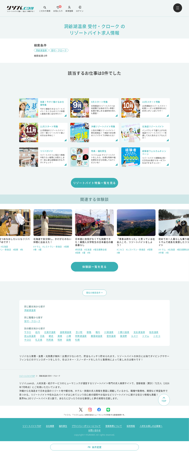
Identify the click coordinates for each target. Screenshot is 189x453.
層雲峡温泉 (96, 336)
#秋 (21, 249)
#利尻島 (78, 249)
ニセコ (156, 336)
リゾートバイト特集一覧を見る (94, 183)
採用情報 (131, 426)
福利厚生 (63, 426)
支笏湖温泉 (139, 332)
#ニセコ (120, 249)
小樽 (68, 336)
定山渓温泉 (30, 336)
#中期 (161, 252)
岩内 (37, 332)
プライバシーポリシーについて (86, 426)
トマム (145, 336)
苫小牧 (79, 332)
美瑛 (60, 336)
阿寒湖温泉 (81, 336)
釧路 (89, 332)
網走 (51, 336)
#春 (34, 249)
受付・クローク (59, 50)
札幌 (77, 340)
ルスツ (134, 336)
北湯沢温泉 (50, 332)
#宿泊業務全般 (100, 249)
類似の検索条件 (93, 292)
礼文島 (38, 340)
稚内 (98, 332)
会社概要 (50, 426)
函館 (68, 340)
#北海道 (4, 246)
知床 (60, 340)
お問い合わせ (94, 430)
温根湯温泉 (65, 332)
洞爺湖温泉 (41, 50)
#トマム (37, 246)
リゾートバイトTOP (27, 376)
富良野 (123, 336)
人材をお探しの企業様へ (151, 426)
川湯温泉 (109, 332)
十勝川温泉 (123, 332)
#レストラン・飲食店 (52, 246)
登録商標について (113, 426)
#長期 (15, 249)
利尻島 (49, 340)
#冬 (167, 252)
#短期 (149, 249)
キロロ (27, 340)
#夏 (40, 249)
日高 (42, 336)
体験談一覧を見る (94, 267)
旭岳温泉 (153, 332)
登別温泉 (111, 336)
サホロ (27, 332)
